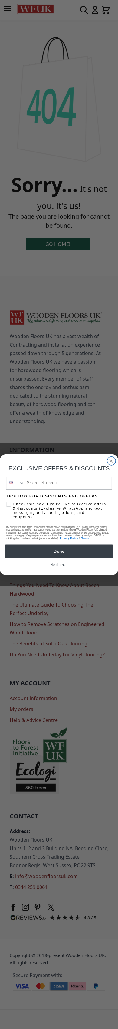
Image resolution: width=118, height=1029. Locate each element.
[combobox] (15, 483)
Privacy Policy (69, 538)
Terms (85, 538)
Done (59, 551)
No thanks (59, 565)
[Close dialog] (111, 460)
